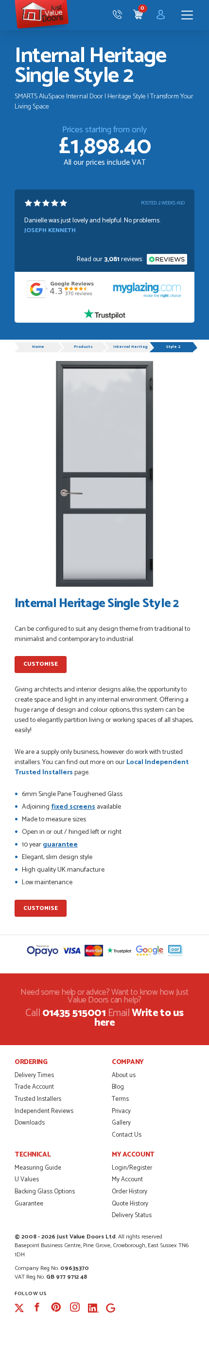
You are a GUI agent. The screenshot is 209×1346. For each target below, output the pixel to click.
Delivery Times (34, 1075)
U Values (27, 1179)
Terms (120, 1099)
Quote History (130, 1204)
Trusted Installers (38, 1099)
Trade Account (34, 1087)
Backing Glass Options (45, 1192)
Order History (129, 1192)
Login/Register (132, 1168)
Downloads (30, 1123)
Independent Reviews (44, 1111)
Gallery (121, 1123)
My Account (127, 1179)
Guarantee (29, 1204)
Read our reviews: (110, 259)
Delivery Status (132, 1215)
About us (124, 1075)
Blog (118, 1087)
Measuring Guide (38, 1168)
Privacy (121, 1111)
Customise (40, 664)
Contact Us (126, 1135)
